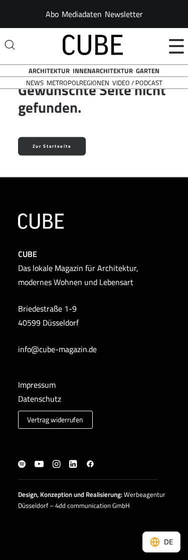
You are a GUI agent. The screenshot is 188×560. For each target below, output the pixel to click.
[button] (22, 464)
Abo (52, 14)
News (35, 83)
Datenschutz (39, 399)
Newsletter (124, 14)
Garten (147, 71)
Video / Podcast (137, 83)
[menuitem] (52, 14)
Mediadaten (82, 14)
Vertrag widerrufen (55, 419)
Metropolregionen (78, 83)
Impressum (37, 385)
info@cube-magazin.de (57, 349)
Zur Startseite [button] (52, 146)
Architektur (49, 71)
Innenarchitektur (103, 71)
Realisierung (103, 494)
